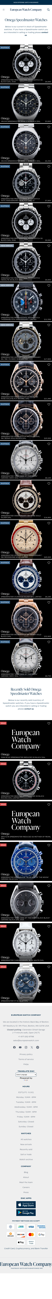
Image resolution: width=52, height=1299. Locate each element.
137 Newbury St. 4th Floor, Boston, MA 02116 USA (26, 1026)
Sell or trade (26, 1154)
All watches (26, 1139)
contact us (29, 709)
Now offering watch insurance (26, 2)
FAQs (26, 1064)
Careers (26, 1187)
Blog (26, 1172)
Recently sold (26, 1149)
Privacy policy (26, 1054)
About (26, 1177)
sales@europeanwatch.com (26, 1040)
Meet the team (26, 1182)
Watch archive (26, 1159)
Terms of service (26, 1059)
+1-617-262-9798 (26, 1037)
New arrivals (26, 1144)
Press (26, 1192)
